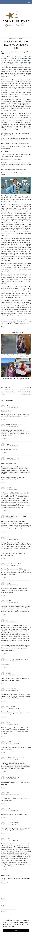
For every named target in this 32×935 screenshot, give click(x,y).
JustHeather (11, 689)
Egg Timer (10, 808)
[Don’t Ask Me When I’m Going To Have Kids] (8, 344)
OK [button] (16, 930)
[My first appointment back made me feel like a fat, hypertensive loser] (23, 367)
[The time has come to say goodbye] (8, 367)
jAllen (8, 487)
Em (7, 405)
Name (3, 899)
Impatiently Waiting (14, 424)
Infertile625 (11, 706)
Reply (4, 419)
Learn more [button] (12, 926)
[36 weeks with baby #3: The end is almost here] (23, 344)
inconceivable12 (12, 458)
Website (3, 912)
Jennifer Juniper (13, 823)
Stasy (8, 722)
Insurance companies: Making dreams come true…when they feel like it (8, 391)
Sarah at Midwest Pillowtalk (18, 659)
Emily (8, 444)
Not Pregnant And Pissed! (16, 516)
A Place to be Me (12, 777)
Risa (7, 793)
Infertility (20, 38)
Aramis (8, 600)
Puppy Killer (25, 62)
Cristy (8, 620)
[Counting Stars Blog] (16, 17)
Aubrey (8, 673)
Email (3, 905)
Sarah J (9, 537)
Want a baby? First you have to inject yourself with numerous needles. (24, 391)
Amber (8, 838)
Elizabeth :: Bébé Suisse (15, 757)
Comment (4, 883)
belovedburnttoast (14, 563)
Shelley (9, 742)
